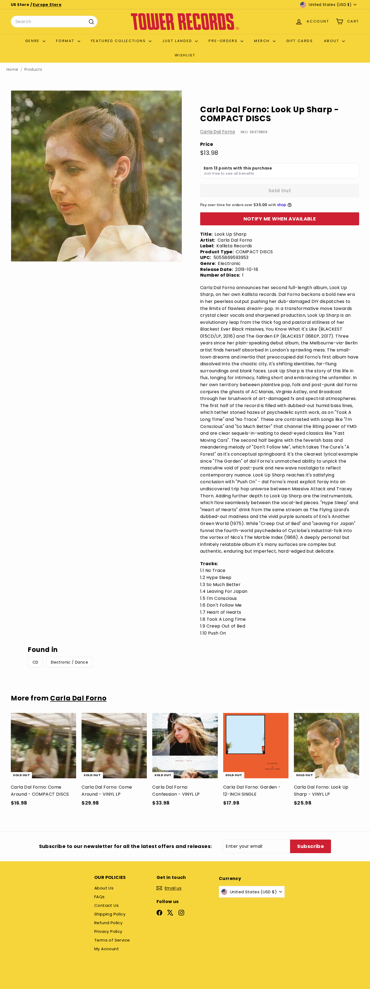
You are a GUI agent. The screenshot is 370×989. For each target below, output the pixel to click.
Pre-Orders (224, 40)
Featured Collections (119, 40)
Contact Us (106, 905)
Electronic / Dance (69, 662)
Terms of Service (112, 940)
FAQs (99, 897)
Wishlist (185, 55)
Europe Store (47, 4)
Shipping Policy (109, 914)
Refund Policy (108, 923)
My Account (106, 949)
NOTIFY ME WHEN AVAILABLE (280, 218)
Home (12, 69)
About (332, 40)
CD (35, 662)
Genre (33, 40)
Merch (262, 40)
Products (33, 69)
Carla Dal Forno (217, 132)
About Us (103, 888)
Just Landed (178, 40)
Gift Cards (299, 40)
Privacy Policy (108, 931)
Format (66, 40)
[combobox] (54, 22)
